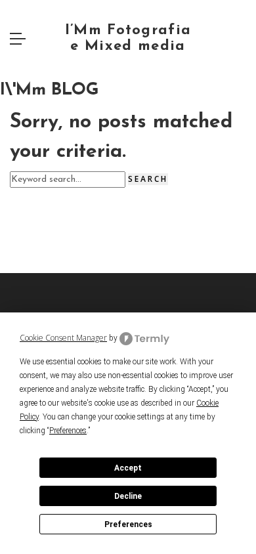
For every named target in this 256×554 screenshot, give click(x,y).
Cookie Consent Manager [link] (63, 337)
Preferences (128, 524)
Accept (128, 468)
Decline (128, 496)
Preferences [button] (68, 430)
